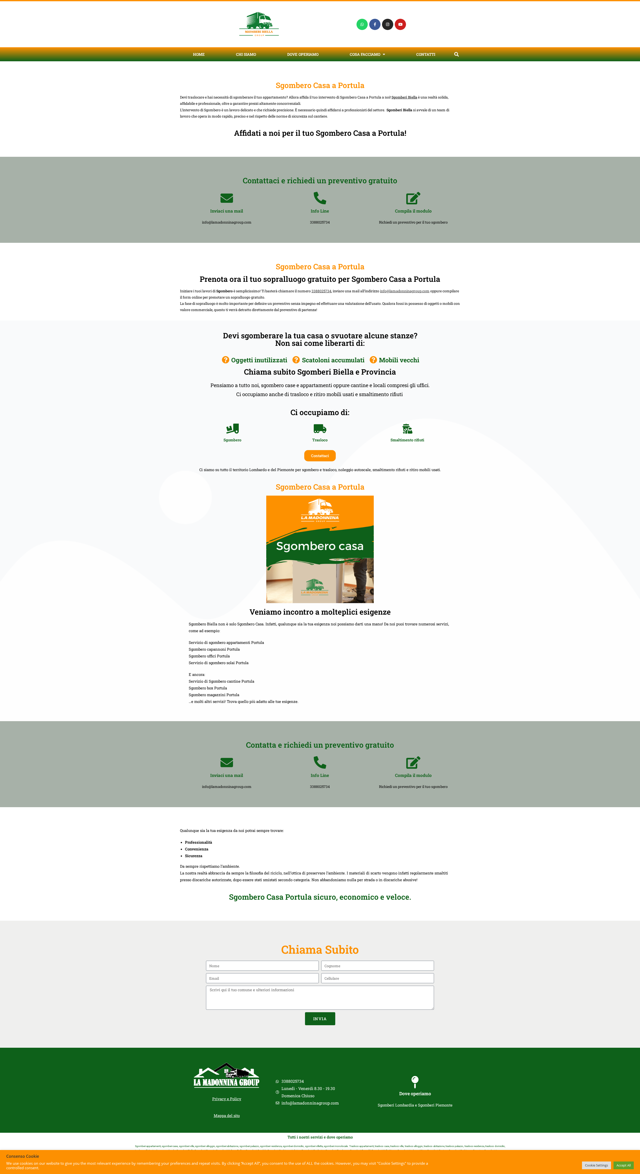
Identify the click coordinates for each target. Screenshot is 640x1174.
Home (199, 54)
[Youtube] (400, 24)
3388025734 (321, 291)
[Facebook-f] (374, 24)
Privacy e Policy (226, 1098)
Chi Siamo (246, 54)
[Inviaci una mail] (226, 198)
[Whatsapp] (362, 24)
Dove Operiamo (302, 54)
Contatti (425, 54)
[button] (456, 54)
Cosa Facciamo (365, 54)
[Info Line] (320, 198)
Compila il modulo (413, 211)
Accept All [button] (623, 1165)
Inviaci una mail (226, 211)
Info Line (320, 211)
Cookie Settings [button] (596, 1165)
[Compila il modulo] (413, 198)
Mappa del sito (227, 1115)
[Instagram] (387, 24)
